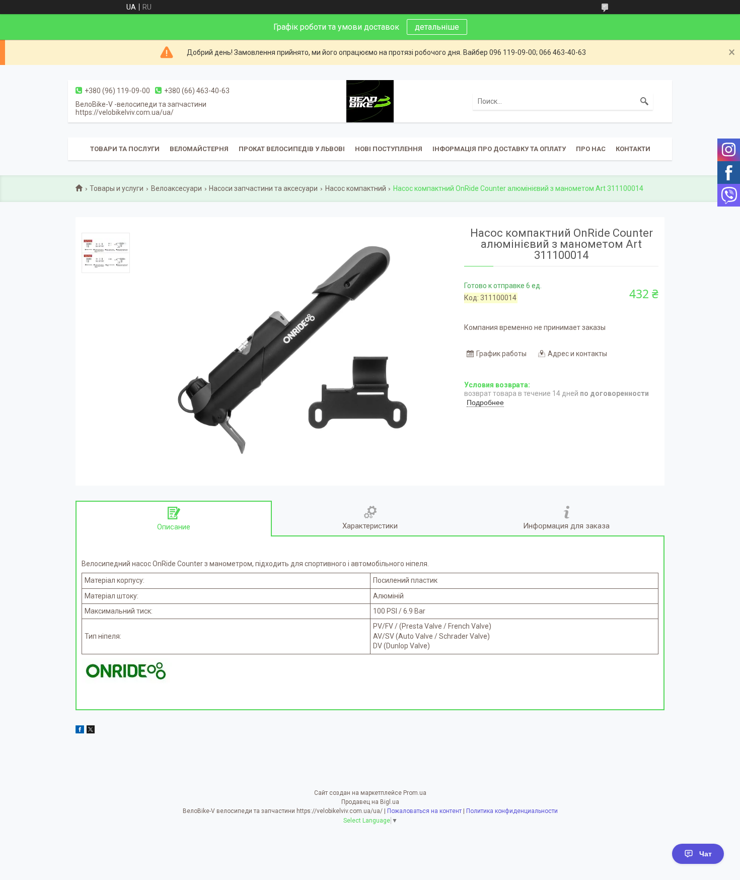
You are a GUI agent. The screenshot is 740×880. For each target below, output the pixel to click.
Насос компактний (355, 188)
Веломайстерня (199, 149)
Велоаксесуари (176, 188)
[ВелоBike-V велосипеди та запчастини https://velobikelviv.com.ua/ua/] (370, 101)
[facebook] (80, 731)
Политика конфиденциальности (512, 811)
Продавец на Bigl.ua (370, 801)
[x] (91, 731)
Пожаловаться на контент (424, 811)
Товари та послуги (125, 149)
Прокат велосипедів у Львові (292, 149)
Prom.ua (414, 792)
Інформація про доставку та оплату (499, 149)
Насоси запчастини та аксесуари (263, 188)
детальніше (437, 27)
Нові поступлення (388, 149)
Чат (705, 854)
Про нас (591, 149)
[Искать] (644, 101)
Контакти (633, 149)
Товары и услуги (116, 188)
